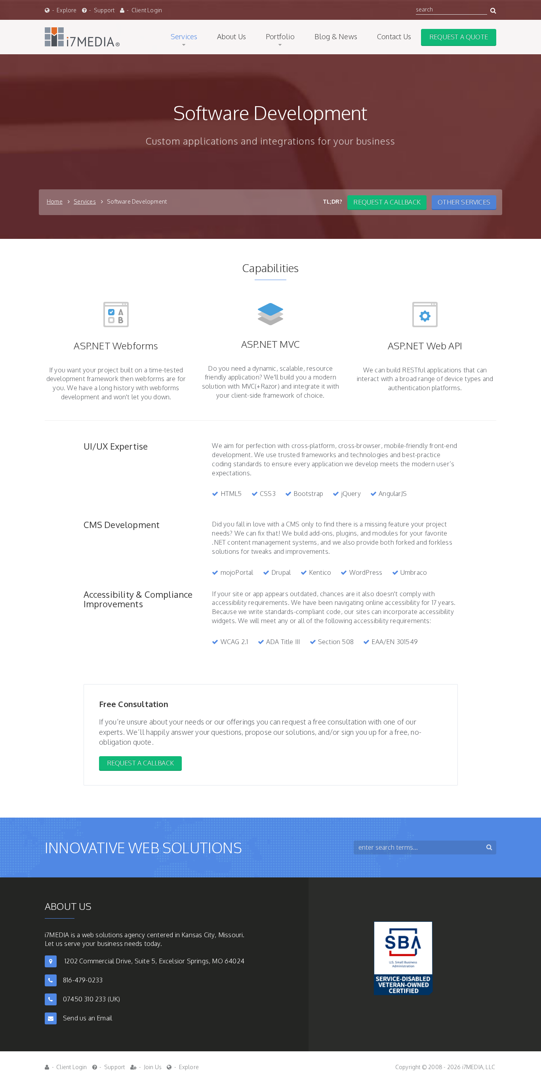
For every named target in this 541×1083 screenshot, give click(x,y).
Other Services (464, 202)
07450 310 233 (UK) (91, 999)
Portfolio (280, 36)
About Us (231, 36)
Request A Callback (387, 202)
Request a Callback (140, 763)
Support (104, 10)
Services (184, 36)
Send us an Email (87, 1018)
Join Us (153, 1067)
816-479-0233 (83, 980)
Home (55, 201)
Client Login (146, 10)
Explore (66, 10)
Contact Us (394, 36)
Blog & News (335, 36)
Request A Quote (458, 37)
